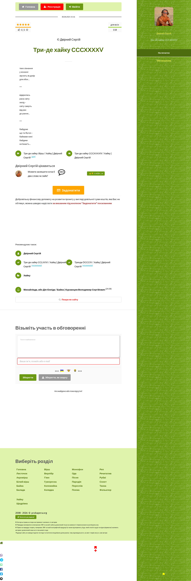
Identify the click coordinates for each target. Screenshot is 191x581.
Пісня (75, 477)
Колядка (49, 489)
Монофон (77, 469)
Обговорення (164, 60)
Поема (75, 489)
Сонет (103, 481)
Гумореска (50, 481)
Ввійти (76, 6)
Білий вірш (22, 481)
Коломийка (50, 485)
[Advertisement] (68, 227)
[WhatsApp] (95, 564)
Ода (74, 473)
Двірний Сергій (164, 33)
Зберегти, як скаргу (56, 377)
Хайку (27, 275)
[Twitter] (95, 574)
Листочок (21, 473)
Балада (20, 489)
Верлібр (48, 473)
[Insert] (62, 370)
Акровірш (22, 477)
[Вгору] (95, 578)
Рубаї (103, 477)
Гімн (46, 477)
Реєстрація (54, 6)
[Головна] (95, 543)
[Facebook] (95, 569)
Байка (19, 485)
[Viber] (95, 555)
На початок (164, 53)
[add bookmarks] (95, 548)
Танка (103, 485)
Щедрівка (22, 503)
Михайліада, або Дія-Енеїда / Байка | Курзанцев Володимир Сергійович (64, 289)
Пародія (76, 481)
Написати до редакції (26, 517)
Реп (102, 469)
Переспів (77, 485)
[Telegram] (95, 560)
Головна (30, 6)
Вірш (47, 469)
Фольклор (105, 489)
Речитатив (105, 473)
